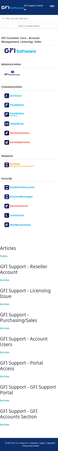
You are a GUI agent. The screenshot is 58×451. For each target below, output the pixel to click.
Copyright (50, 443)
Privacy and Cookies (30, 445)
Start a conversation (29, 25)
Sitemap (33, 443)
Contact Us (23, 443)
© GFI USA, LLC (11, 443)
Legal (41, 443)
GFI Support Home (33, 5)
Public (4, 256)
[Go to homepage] (12, 7)
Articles (4, 280)
